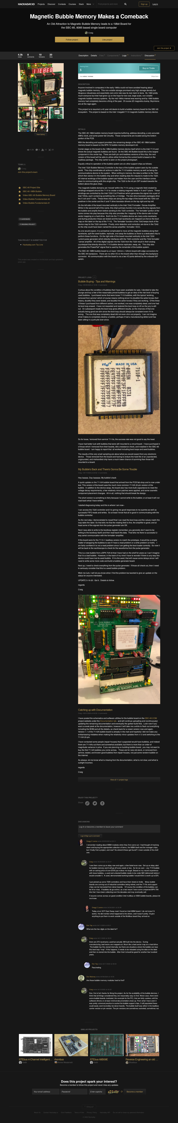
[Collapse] (94, 277)
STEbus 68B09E (99, 1059)
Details (94, 55)
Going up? (90, 1106)
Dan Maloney (91, 976)
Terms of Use (79, 1112)
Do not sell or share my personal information (128, 1112)
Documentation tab (108, 721)
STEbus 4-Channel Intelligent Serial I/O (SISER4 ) (45, 1059)
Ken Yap (89, 925)
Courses (72, 4)
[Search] (125, 4)
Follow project (72, 39)
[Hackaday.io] (26, 4)
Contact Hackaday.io (50, 1112)
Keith (24, 1062)
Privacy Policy (92, 1112)
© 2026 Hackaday (89, 1117)
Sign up (144, 4)
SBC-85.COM (151, 718)
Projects (41, 4)
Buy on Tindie (149, 68)
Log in (155, 4)
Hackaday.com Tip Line (33, 244)
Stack (81, 4)
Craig (90, 32)
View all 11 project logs (119, 779)
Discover (51, 4)
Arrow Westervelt (65, 1062)
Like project (107, 39)
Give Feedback (66, 1112)
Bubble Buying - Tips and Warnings (96, 281)
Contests (62, 4)
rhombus (59, 1059)
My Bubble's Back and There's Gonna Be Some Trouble (107, 469)
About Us (37, 1112)
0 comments (103, 285)
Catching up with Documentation (95, 710)
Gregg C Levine (91, 841)
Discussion (150, 55)
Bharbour (133, 1062)
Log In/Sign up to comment (90, 836)
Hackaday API (105, 1112)
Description (83, 55)
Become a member (68, 1085)
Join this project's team (27, 172)
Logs (125, 55)
